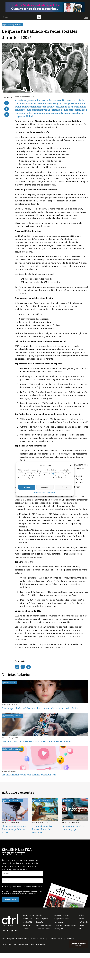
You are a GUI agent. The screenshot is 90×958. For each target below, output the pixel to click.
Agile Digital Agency (38, 944)
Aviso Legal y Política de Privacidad (14, 938)
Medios (81, 915)
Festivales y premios (43, 929)
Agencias (39, 915)
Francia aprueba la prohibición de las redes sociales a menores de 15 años (40, 708)
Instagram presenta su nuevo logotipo (73, 828)
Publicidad (70, 938)
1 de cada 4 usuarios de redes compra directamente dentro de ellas (36, 741)
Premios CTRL (27, 919)
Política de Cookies (40, 493)
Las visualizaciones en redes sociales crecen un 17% (29, 774)
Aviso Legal (51, 493)
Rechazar (45, 487)
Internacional (58, 922)
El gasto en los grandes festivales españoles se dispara (14, 829)
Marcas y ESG (58, 929)
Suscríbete (26, 925)
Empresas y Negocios (43, 925)
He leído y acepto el (23, 887)
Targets (81, 925)
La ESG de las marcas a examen (65, 925)
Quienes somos (28, 915)
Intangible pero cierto (61, 919)
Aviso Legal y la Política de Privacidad (30, 887)
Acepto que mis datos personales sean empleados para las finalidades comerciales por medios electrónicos (22, 893)
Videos (81, 929)
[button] (70, 465)
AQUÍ (53, 474)
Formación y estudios (61, 915)
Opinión (81, 919)
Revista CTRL (27, 922)
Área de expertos (42, 919)
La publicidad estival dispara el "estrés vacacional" (42, 829)
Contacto (25, 929)
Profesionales (83, 922)
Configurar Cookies (56, 938)
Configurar (63, 487)
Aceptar (27, 487)
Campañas (39, 922)
